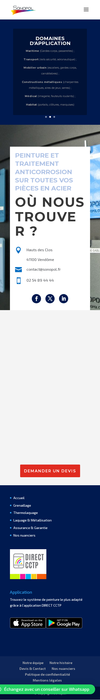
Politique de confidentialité (47, 674)
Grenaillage (22, 505)
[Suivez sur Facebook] (36, 298)
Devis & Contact (32, 668)
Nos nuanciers (24, 535)
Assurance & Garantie (30, 528)
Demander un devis (50, 471)
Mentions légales (47, 680)
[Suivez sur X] (50, 298)
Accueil (19, 498)
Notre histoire (61, 663)
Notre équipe (33, 663)
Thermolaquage (25, 513)
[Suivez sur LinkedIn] (63, 298)
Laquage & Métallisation (32, 520)
